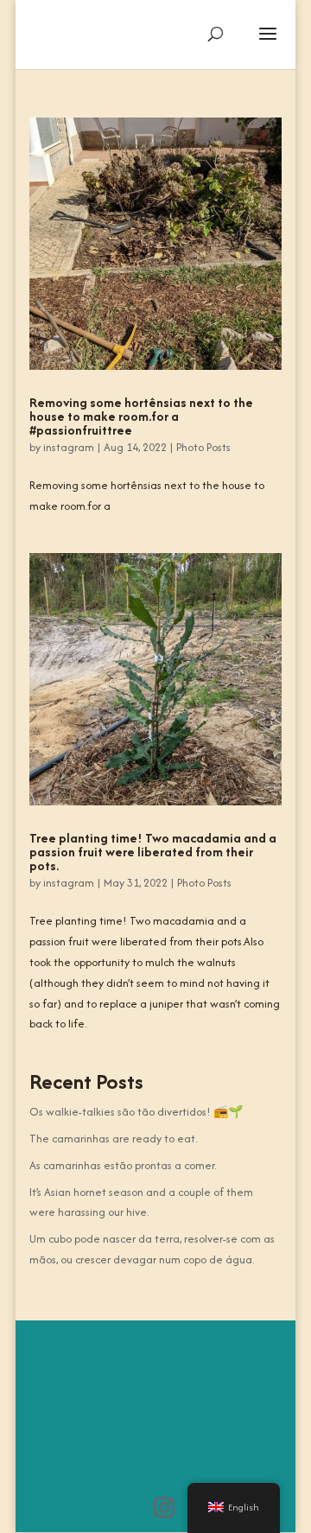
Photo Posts (203, 447)
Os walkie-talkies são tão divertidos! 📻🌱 (136, 1112)
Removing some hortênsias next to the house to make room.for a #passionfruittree (141, 416)
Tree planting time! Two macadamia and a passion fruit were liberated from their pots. (152, 852)
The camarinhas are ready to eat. (113, 1138)
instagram (68, 447)
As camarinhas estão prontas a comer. (122, 1165)
